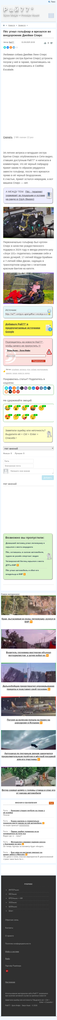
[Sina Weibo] (18, 391)
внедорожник (42, 370)
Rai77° (11, 42)
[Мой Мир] (33, 388)
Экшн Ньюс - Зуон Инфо (18, 350)
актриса (23, 370)
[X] (22, 388)
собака (33, 370)
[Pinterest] (37, 388)
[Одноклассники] (11, 47)
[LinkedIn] (45, 388)
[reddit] (14, 391)
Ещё (51, 803)
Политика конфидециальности (18, 944)
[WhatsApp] (29, 388)
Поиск (53, 2)
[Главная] (4, 25)
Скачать (7, 137)
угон (28, 370)
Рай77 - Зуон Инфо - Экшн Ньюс (18, 1005)
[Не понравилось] (51, 43)
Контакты (9, 928)
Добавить (48, 478)
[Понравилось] (45, 43)
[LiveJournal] (49, 388)
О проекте (9, 936)
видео (27, 373)
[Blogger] (6, 391)
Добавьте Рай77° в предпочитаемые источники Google (22, 328)
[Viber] (25, 388)
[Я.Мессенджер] (4, 47)
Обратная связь (12, 920)
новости (21, 373)
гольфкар (15, 370)
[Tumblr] (41, 388)
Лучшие (18, 453)
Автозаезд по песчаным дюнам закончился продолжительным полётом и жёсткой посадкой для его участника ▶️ (28, 756)
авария (9, 373)
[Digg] (10, 391)
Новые (6, 453)
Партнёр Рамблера (13, 966)
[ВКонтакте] (8, 47)
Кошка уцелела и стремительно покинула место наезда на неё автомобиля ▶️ (23, 822)
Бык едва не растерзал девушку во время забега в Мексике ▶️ (22, 853)
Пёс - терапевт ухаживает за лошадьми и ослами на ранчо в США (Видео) (25, 195)
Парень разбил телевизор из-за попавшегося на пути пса (21, 832)
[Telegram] (14, 47)
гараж (14, 373)
